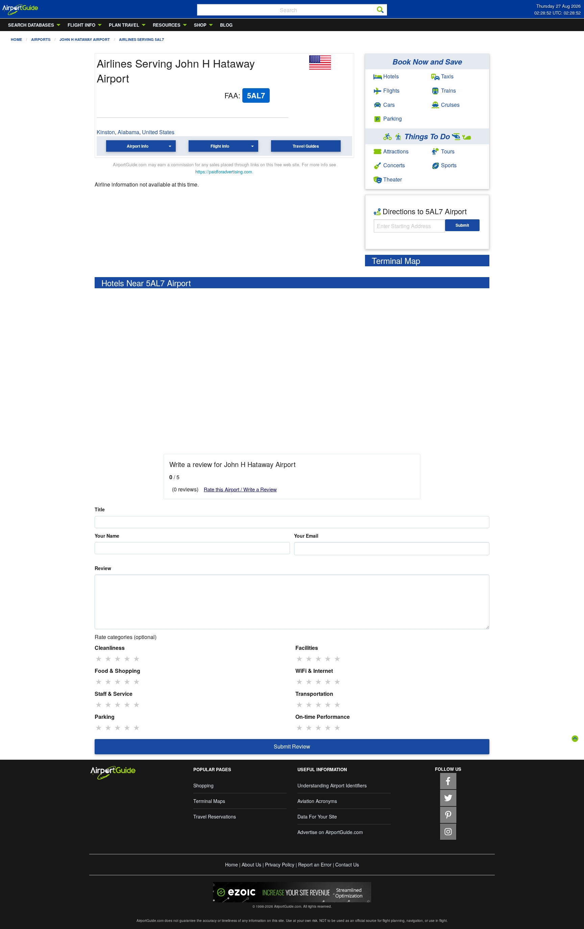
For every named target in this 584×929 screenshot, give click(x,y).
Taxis (447, 76)
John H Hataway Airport (84, 39)
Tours (447, 151)
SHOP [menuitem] (200, 25)
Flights (390, 90)
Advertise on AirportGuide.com (330, 832)
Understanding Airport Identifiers (332, 785)
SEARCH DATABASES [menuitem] (31, 25)
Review (103, 568)
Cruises (450, 104)
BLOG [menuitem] (226, 25)
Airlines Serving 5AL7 (141, 39)
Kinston (106, 132)
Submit (462, 225)
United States (158, 132)
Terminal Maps (209, 801)
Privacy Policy (279, 864)
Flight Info (220, 146)
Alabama (128, 132)
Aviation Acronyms (317, 801)
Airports (40, 39)
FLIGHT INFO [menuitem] (81, 25)
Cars (388, 104)
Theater (392, 179)
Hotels (390, 76)
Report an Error (315, 864)
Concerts (393, 165)
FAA (231, 95)
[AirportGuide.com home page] (20, 9)
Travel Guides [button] (306, 146)
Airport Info (137, 146)
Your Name (107, 535)
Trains (448, 90)
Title (100, 509)
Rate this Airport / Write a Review (240, 489)
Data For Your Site (317, 816)
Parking (392, 118)
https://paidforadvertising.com (223, 171)
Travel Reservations (214, 816)
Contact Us (347, 864)
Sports (448, 165)
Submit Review (292, 746)
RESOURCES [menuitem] (166, 25)
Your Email (306, 535)
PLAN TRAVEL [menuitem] (124, 25)
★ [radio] (98, 658)
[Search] (380, 9)
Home (16, 39)
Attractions (395, 151)
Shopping (203, 785)
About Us (251, 864)
